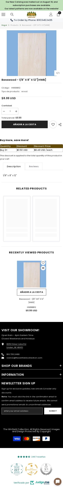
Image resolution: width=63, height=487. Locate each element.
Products (15, 25)
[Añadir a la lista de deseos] (43, 262)
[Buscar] (12, 14)
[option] (31, 53)
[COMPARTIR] (59, 124)
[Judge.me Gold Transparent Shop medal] (31, 469)
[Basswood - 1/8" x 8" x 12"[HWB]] (31, 274)
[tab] (14, 166)
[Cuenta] (51, 14)
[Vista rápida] (43, 268)
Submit (53, 411)
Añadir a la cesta (24, 124)
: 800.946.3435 (44, 20)
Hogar (4, 25)
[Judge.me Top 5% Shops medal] (46, 469)
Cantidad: (7, 105)
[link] (53, 124)
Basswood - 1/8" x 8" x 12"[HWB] (31, 301)
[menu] (3, 14)
